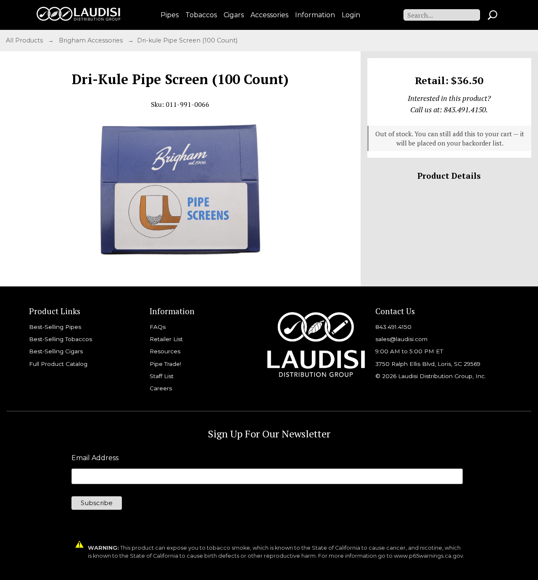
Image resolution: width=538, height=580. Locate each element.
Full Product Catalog (58, 363)
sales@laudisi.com (401, 339)
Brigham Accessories (91, 40)
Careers (161, 388)
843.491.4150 (393, 326)
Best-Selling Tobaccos (60, 339)
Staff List (162, 376)
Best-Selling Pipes (55, 326)
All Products (25, 40)
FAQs (158, 326)
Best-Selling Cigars (56, 351)
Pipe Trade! (165, 363)
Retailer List (166, 339)
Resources (165, 351)
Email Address (95, 458)
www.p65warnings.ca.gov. (429, 556)
